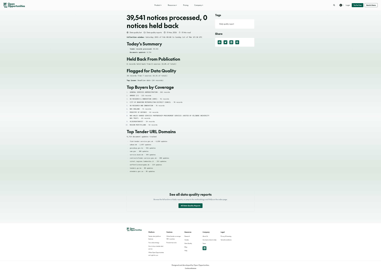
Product (157, 5)
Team (204, 243)
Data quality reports (154, 32)
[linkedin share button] (231, 42)
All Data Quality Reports (190, 205)
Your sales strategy (153, 242)
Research (187, 236)
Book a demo (371, 5)
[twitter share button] (225, 42)
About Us (205, 236)
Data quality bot (135, 32)
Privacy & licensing (226, 236)
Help (186, 250)
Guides (187, 240)
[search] (335, 5)
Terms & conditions (226, 240)
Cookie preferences (190, 268)
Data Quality (188, 243)
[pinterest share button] (237, 42)
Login (348, 5)
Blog (186, 247)
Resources (172, 5)
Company (198, 5)
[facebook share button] (219, 42)
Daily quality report (226, 24)
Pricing (185, 5)
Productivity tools (171, 242)
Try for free (358, 5)
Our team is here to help (209, 240)
